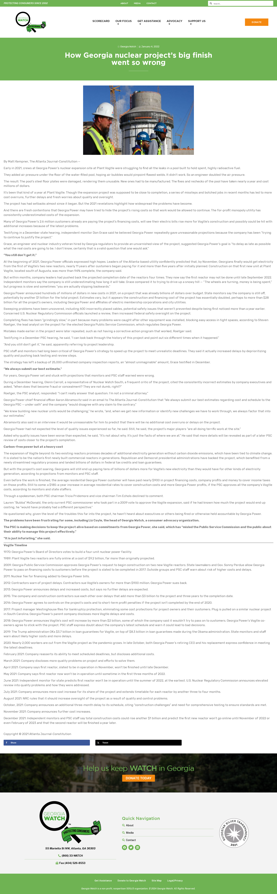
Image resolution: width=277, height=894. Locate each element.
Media (137, 3)
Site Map (157, 880)
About (124, 3)
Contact (151, 3)
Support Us (197, 20)
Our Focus (123, 20)
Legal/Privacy (175, 880)
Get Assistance (149, 20)
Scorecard (101, 20)
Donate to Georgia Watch (132, 880)
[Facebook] (124, 847)
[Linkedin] (137, 847)
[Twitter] (131, 847)
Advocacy (174, 20)
